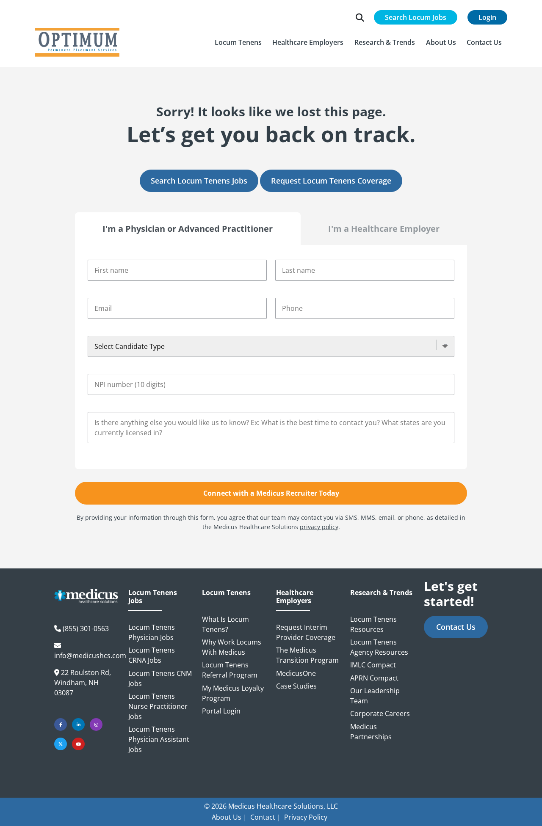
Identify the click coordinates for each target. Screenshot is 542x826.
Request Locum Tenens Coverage (331, 181)
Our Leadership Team (375, 695)
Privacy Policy (305, 817)
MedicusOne (296, 673)
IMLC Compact (373, 665)
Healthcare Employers (294, 597)
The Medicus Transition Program (307, 655)
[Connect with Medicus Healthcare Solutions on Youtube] (78, 744)
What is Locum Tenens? (225, 624)
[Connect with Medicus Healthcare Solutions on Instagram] (96, 724)
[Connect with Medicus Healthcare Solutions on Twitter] (60, 744)
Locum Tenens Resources (373, 624)
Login (487, 17)
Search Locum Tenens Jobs (199, 181)
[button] (238, 42)
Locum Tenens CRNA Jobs (151, 655)
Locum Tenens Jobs (152, 597)
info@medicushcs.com (90, 655)
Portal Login (221, 711)
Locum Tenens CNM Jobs (160, 678)
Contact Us (456, 627)
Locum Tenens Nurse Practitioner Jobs (158, 706)
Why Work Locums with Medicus (231, 647)
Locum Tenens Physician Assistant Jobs (158, 739)
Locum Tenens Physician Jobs (151, 632)
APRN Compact (374, 678)
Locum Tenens (226, 593)
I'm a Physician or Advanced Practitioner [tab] (187, 228)
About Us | (229, 817)
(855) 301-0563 (86, 628)
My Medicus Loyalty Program (233, 693)
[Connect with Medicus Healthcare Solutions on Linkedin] (78, 724)
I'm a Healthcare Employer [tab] (384, 228)
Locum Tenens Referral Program (229, 670)
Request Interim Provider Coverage (305, 632)
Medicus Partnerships (371, 731)
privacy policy (319, 527)
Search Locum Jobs (415, 17)
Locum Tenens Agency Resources (379, 647)
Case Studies (296, 686)
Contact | (265, 817)
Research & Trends (381, 593)
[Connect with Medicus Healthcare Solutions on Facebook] (60, 724)
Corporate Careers (380, 713)
